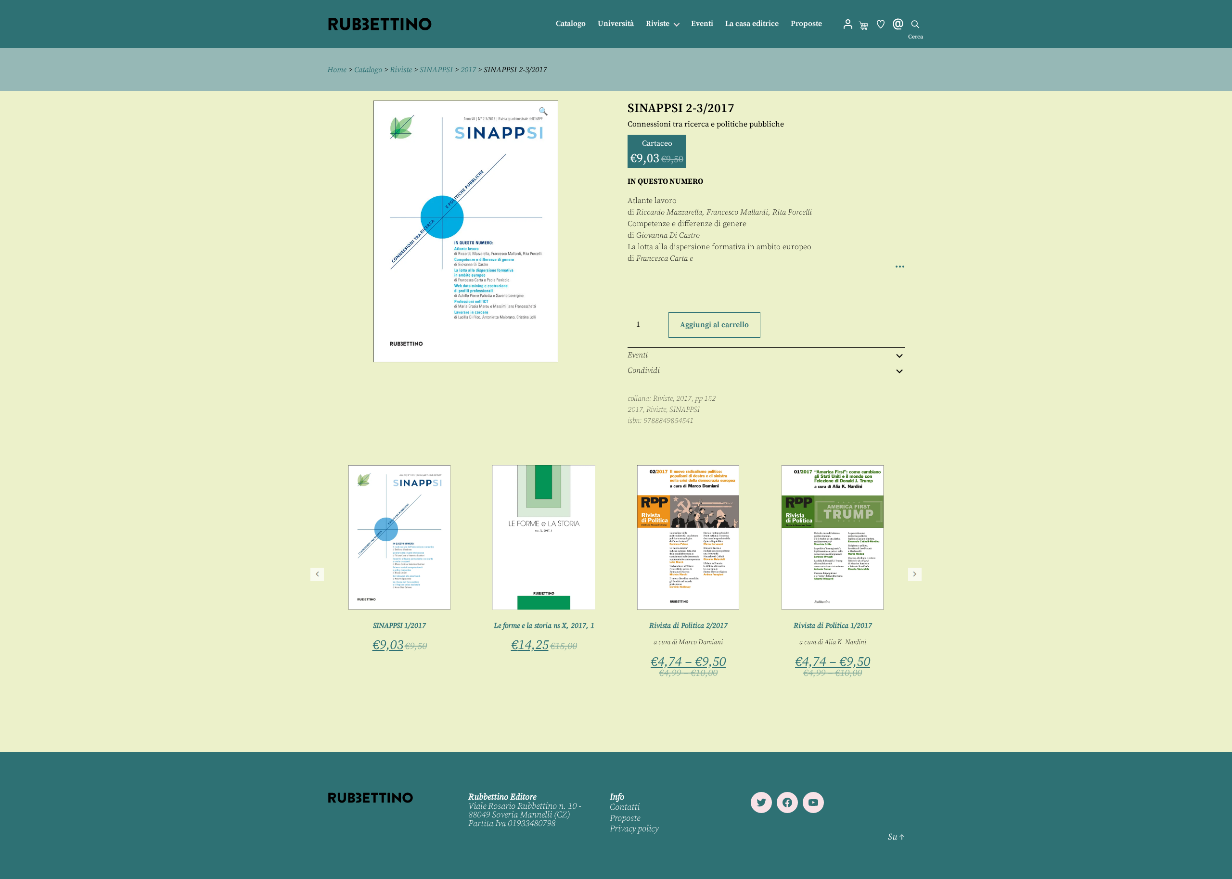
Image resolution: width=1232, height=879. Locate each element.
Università (616, 23)
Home (336, 70)
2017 (468, 70)
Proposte (806, 23)
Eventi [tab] (638, 355)
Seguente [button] (915, 574)
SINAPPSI (436, 70)
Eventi (702, 23)
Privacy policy (634, 828)
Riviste (657, 23)
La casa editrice (752, 23)
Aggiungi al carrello (714, 325)
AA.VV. (381, 619)
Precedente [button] (317, 574)
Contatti (625, 807)
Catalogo (571, 23)
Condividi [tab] (644, 370)
